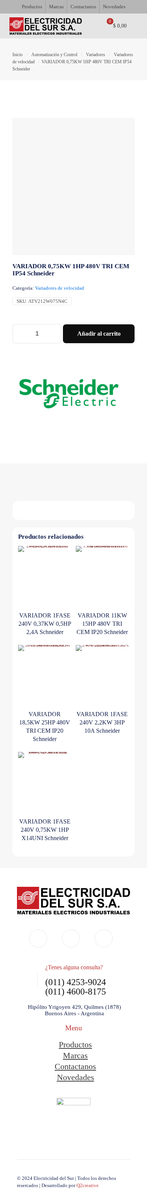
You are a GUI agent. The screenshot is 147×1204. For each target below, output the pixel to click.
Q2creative (88, 1185)
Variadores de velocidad (59, 288)
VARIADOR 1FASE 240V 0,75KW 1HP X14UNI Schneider (44, 829)
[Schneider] (69, 394)
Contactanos (75, 1066)
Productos (75, 1044)
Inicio (17, 54)
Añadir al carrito (99, 333)
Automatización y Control (54, 54)
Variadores (95, 54)
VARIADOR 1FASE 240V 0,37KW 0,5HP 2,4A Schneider (44, 623)
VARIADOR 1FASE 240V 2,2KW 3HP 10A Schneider (102, 722)
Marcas (75, 1055)
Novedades (75, 1077)
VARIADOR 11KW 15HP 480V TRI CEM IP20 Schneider (102, 623)
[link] (73, 1121)
